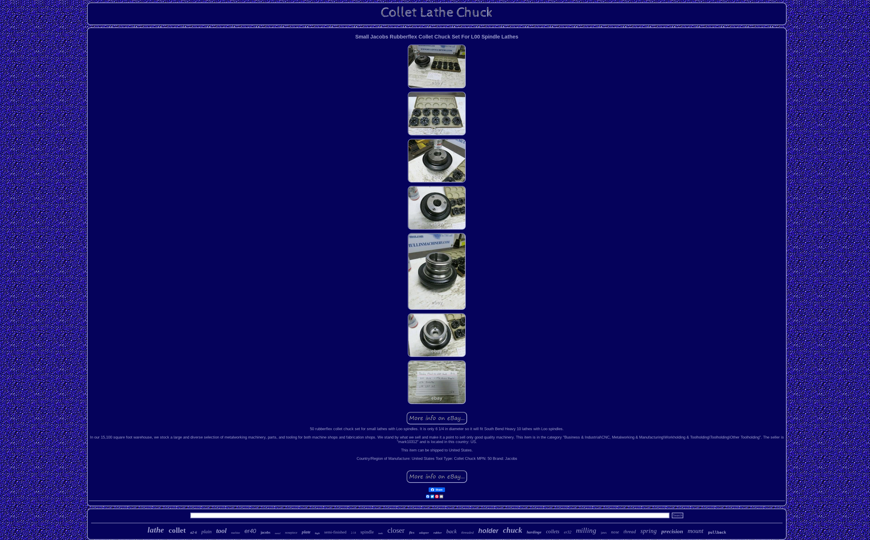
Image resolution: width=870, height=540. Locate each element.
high (317, 533)
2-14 (353, 532)
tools (380, 533)
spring (648, 531)
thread (630, 531)
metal (277, 533)
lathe (155, 530)
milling (586, 530)
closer (396, 530)
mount (695, 530)
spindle (367, 531)
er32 (567, 532)
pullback (717, 532)
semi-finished (335, 532)
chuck (512, 530)
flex (412, 532)
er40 (250, 531)
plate (306, 532)
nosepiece (291, 532)
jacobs (265, 532)
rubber (437, 532)
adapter (424, 532)
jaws (604, 532)
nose (615, 532)
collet (177, 530)
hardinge (534, 532)
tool (221, 530)
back (451, 531)
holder (488, 530)
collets (552, 531)
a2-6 (193, 532)
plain (206, 531)
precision (672, 531)
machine (235, 532)
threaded (467, 532)
